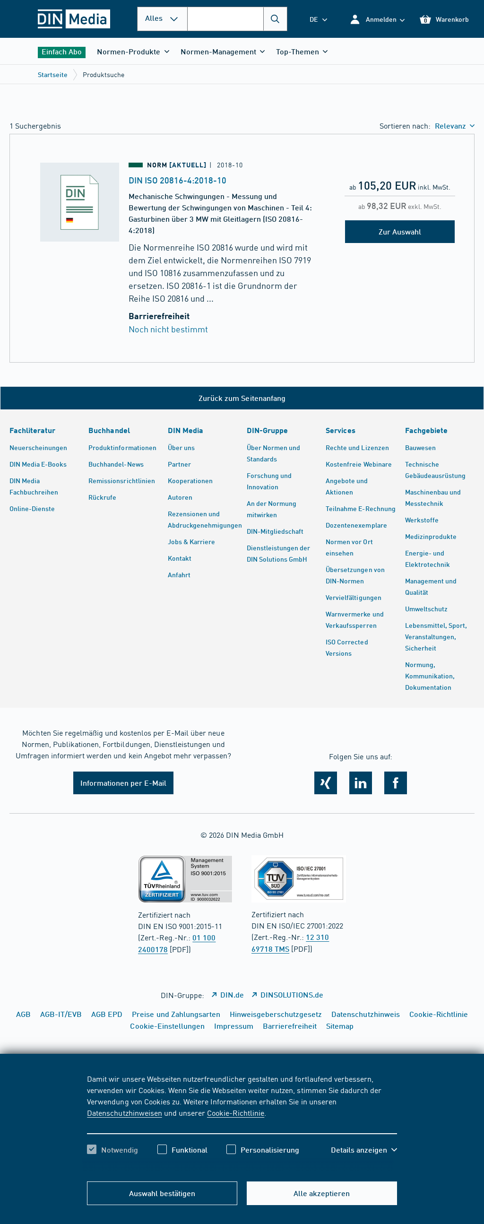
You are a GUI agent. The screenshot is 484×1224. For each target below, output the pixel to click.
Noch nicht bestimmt (168, 329)
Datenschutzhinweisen (124, 1112)
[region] (241, 1122)
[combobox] (237, 19)
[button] (377, 19)
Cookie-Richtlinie (235, 1112)
